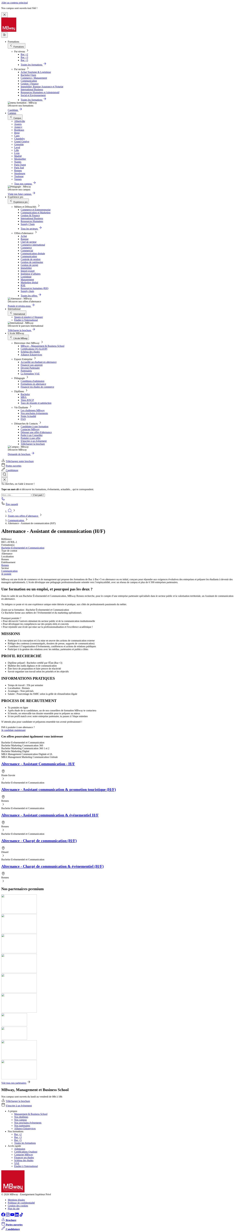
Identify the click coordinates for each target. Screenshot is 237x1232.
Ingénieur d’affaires (30, 273)
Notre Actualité (28, 416)
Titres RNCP (27, 400)
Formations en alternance (33, 384)
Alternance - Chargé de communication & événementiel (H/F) (52, 866)
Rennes (5, 565)
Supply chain (27, 291)
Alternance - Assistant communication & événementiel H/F (50, 815)
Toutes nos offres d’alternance (23, 516)
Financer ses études (24, 1157)
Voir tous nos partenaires (13, 1083)
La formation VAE (30, 373)
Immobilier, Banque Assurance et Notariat (42, 86)
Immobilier (26, 268)
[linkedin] (17, 1215)
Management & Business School (30, 1114)
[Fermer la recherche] (4, 479)
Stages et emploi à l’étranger (28, 317)
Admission (19, 1148)
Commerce (26, 247)
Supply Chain (28, 224)
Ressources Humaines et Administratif (40, 92)
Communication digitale (33, 253)
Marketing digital (29, 282)
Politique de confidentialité (21, 1202)
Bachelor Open (28, 75)
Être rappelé (12, 504)
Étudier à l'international (26, 320)
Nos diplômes (21, 1117)
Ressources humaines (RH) (34, 288)
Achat (24, 236)
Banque (25, 239)
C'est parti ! (38, 495)
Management (27, 279)
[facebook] (3, 1215)
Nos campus (20, 1119)
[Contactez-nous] (3, 499)
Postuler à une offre (30, 438)
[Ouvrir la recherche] (4, 474)
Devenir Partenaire (30, 367)
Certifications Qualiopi (25, 1151)
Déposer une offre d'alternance (36, 432)
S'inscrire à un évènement (34, 441)
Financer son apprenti (32, 365)
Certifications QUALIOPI (34, 348)
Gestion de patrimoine (32, 262)
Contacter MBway (30, 429)
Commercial (27, 250)
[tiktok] (21, 1215)
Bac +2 (24, 54)
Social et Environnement (33, 95)
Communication (29, 80)
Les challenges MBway (33, 410)
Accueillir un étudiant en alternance (39, 362)
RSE (23, 285)
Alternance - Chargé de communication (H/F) (39, 841)
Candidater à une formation (34, 426)
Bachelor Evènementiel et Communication (22, 547)
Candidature (12, 470)
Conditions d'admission (32, 381)
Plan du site (14, 1208)
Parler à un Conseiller (32, 435)
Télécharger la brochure (33, 444)
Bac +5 (24, 60)
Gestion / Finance (30, 83)
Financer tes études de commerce (37, 386)
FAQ (23, 419)
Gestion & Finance (30, 215)
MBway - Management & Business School (42, 346)
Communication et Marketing (35, 212)
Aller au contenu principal (14, 2)
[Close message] (4, 15)
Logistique (26, 276)
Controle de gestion (30, 259)
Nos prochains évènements (34, 413)
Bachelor (25, 394)
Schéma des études (30, 351)
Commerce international (33, 244)
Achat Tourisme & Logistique (36, 72)
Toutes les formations (25, 1143)
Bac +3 (24, 57)
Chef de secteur (28, 242)
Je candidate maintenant (13, 730)
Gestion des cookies (18, 1205)
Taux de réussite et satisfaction (36, 403)
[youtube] (12, 1215)
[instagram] (8, 1215)
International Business (32, 89)
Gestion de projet (29, 265)
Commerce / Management (34, 78)
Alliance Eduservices (31, 354)
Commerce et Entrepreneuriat (35, 209)
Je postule (6, 574)
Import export (28, 271)
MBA (24, 397)
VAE (16, 1163)
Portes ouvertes (13, 465)
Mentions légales (16, 1199)
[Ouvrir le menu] (4, 35)
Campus (12, 113)
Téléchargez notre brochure (20, 461)
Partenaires (26, 370)
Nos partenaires (22, 1125)
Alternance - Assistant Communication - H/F (38, 764)
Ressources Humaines (32, 221)
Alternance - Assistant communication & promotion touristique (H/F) (58, 789)
